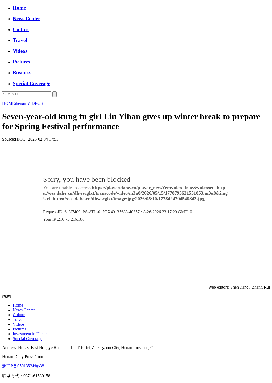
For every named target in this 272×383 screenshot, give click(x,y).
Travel (20, 40)
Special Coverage (31, 83)
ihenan (20, 103)
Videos (20, 51)
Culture (21, 29)
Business (22, 72)
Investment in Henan (30, 334)
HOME (8, 103)
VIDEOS (35, 103)
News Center (26, 18)
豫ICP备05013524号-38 (23, 366)
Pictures (21, 61)
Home (19, 8)
